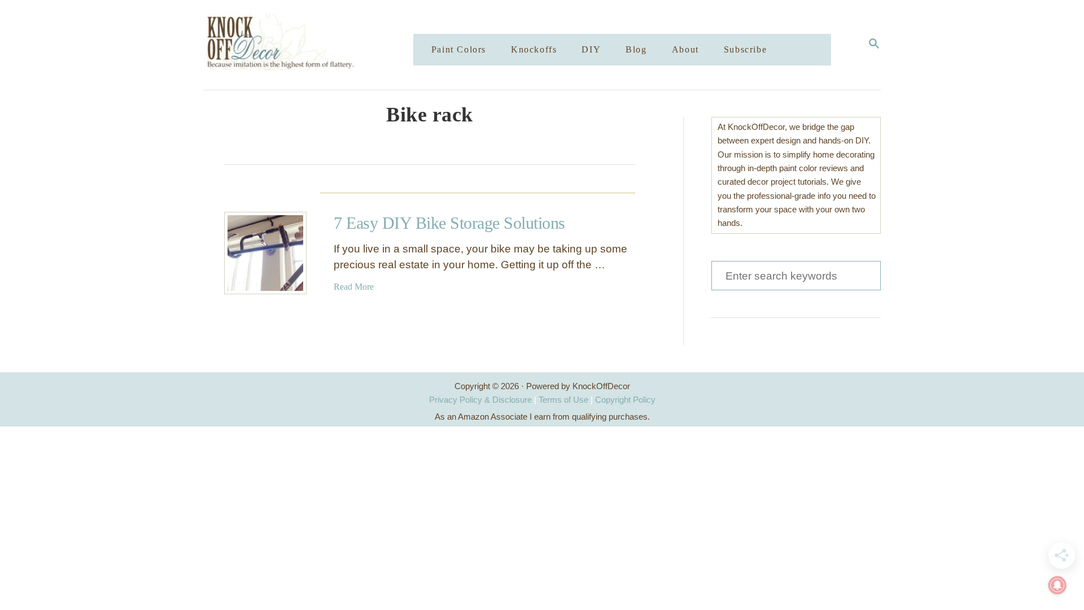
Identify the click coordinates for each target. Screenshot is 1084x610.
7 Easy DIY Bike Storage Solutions (449, 222)
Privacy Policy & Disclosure (480, 399)
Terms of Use (563, 399)
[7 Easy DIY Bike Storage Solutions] (265, 253)
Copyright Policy (625, 399)
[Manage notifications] (1057, 585)
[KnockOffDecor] (316, 45)
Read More (354, 286)
